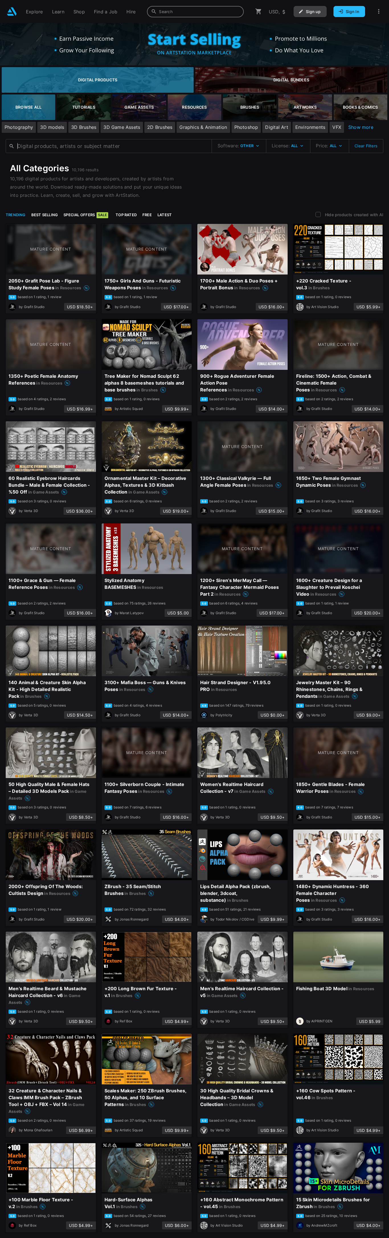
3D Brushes (83, 127)
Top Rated (126, 214)
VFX (336, 127)
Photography (19, 127)
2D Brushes (159, 127)
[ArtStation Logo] (12, 11)
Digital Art (276, 127)
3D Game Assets (121, 127)
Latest (164, 214)
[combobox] (195, 11)
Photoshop (246, 127)
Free (147, 214)
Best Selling (44, 214)
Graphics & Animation (203, 127)
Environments (310, 127)
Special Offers (85, 214)
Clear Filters (366, 145)
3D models (52, 127)
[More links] (378, 11)
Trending (16, 214)
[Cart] (258, 11)
